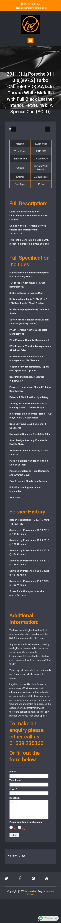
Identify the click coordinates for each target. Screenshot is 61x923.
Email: (13, 789)
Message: (14, 797)
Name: (13, 771)
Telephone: (15, 780)
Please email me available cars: (26, 821)
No (23, 828)
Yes (15, 828)
